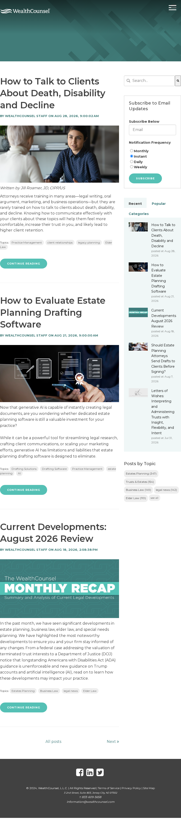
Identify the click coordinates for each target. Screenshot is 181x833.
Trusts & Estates (140, 482)
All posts (53, 741)
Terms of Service (108, 788)
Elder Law (90, 691)
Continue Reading (23, 263)
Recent (135, 204)
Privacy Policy (131, 788)
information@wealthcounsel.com (91, 802)
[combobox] (149, 81)
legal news (71, 691)
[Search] (178, 81)
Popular (159, 204)
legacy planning (89, 242)
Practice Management (27, 242)
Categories (139, 214)
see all (154, 498)
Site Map (149, 788)
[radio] (152, 151)
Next (112, 741)
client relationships (60, 242)
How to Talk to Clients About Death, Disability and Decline (52, 93)
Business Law (49, 691)
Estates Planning (23, 691)
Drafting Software (54, 469)
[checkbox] (152, 159)
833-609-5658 (91, 797)
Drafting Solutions (24, 469)
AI (19, 473)
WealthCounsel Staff (26, 116)
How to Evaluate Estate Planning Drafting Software (52, 312)
